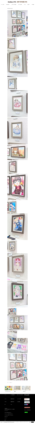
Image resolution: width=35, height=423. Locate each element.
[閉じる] (34, 422)
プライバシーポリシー (12, 422)
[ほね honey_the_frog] (9, 388)
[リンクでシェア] (11, 382)
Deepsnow (24, 391)
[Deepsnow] (26, 388)
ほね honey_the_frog (7, 391)
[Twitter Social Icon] (26, 404)
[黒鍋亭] (17, 388)
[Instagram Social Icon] (27, 404)
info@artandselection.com (8, 412)
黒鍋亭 (15, 391)
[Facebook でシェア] (7, 382)
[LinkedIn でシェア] (10, 382)
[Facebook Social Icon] (24, 404)
